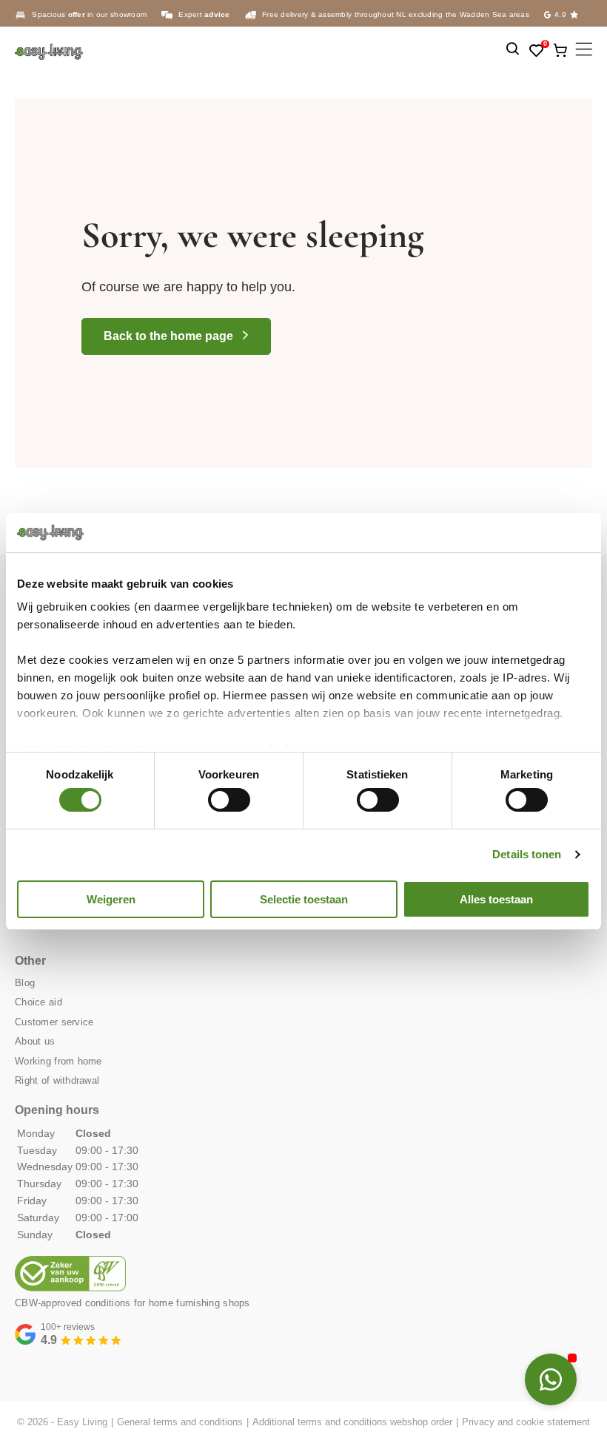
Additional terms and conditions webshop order (352, 1421)
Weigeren (111, 899)
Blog (25, 982)
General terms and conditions (180, 1421)
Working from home (58, 1061)
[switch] (229, 800)
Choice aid (38, 1002)
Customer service (54, 1022)
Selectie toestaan (304, 899)
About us (35, 1041)
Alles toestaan (496, 899)
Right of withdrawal (57, 1080)
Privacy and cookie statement (526, 1421)
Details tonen (526, 854)
